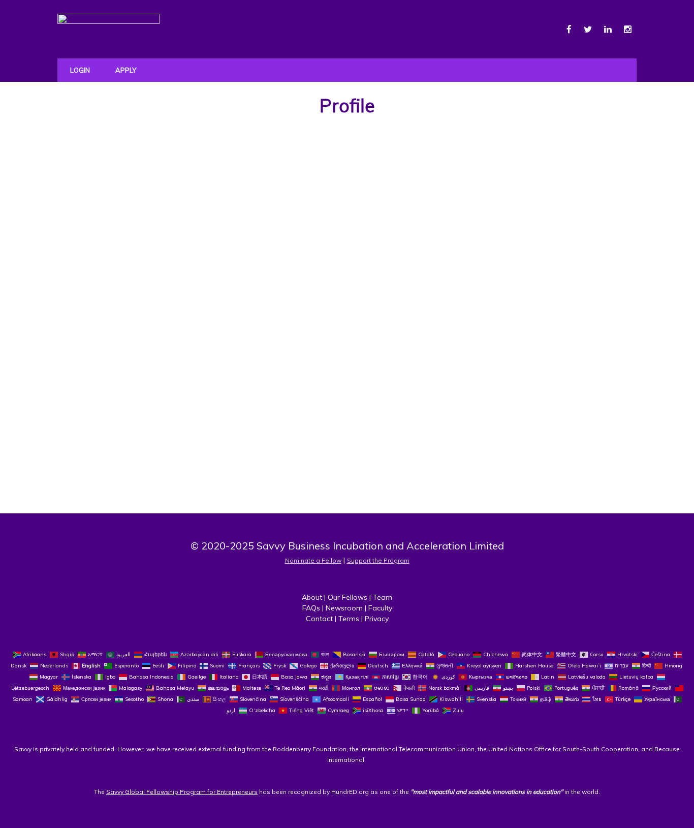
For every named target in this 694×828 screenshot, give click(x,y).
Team (382, 597)
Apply (125, 70)
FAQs (311, 607)
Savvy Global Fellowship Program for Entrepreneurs (182, 791)
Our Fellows (347, 597)
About (312, 597)
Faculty (380, 607)
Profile (347, 105)
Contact (319, 618)
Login (80, 70)
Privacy (377, 618)
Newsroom (344, 607)
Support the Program (378, 560)
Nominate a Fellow (313, 560)
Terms (348, 618)
